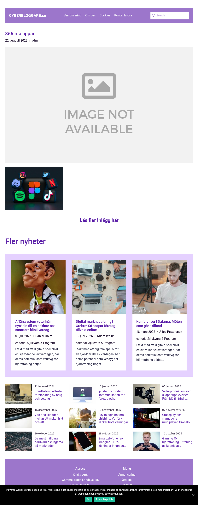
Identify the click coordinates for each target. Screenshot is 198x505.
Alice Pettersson (170, 332)
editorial (20, 343)
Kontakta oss (123, 15)
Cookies (105, 15)
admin (36, 40)
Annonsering (72, 15)
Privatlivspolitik (104, 499)
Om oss (90, 15)
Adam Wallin (105, 336)
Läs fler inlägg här (99, 220)
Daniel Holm (43, 336)
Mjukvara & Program (41, 343)
